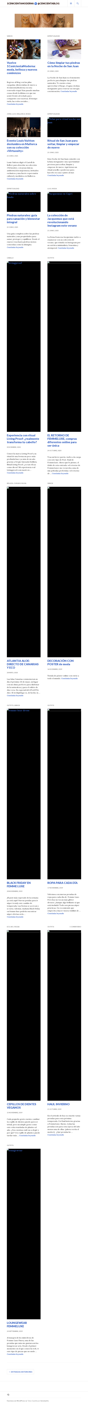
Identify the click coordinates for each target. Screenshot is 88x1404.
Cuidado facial (20, 483)
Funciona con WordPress (16, 1401)
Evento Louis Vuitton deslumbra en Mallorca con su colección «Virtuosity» (22, 145)
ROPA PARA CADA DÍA (62, 882)
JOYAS (9, 114)
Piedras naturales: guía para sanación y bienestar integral (23, 219)
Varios (9, 36)
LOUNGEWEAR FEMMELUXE (17, 1324)
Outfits (50, 258)
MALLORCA (21, 114)
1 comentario (75, 927)
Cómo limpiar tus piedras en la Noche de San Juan (63, 64)
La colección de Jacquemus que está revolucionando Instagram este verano (62, 220)
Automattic (44, 1401)
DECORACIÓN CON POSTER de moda (60, 662)
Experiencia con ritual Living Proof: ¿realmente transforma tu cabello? (23, 439)
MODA (28, 114)
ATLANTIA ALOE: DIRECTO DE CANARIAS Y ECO (23, 664)
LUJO (14, 114)
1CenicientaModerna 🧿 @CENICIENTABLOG (33, 3)
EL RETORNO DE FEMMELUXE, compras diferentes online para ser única (62, 440)
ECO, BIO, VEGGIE (13, 927)
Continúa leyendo (15, 104)
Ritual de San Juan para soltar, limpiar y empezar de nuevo (63, 144)
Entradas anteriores (21, 1372)
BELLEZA (10, 483)
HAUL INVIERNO (58, 1104)
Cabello (10, 258)
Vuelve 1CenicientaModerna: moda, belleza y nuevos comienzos (22, 68)
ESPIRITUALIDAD (53, 36)
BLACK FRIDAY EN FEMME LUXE (19, 884)
